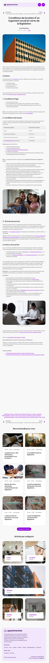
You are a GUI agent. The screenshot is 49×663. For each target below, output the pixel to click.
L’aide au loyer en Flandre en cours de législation (11, 517)
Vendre (9, 615)
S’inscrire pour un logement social (17, 94)
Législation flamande (9, 417)
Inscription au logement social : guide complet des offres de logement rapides (25, 354)
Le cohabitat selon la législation (34, 453)
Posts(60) (9, 592)
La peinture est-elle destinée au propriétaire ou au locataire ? (11, 455)
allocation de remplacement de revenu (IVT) (17, 149)
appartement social (9, 414)
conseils (34, 414)
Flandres (13, 415)
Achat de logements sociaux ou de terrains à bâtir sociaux (20, 353)
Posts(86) (31, 616)
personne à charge (9, 140)
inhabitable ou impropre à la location (29, 290)
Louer (29, 30)
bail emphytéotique (18, 255)
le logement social (30, 415)
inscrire (15, 79)
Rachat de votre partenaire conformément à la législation (11, 486)
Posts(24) (9, 616)
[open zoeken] (39, 4)
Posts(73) (9, 559)
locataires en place (15, 231)
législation (38, 415)
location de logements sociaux (22, 417)
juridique (24, 415)
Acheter (9, 590)
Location (32, 558)
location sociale (34, 417)
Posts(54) (31, 559)
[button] (24, 529)
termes (43, 417)
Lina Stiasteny (24, 28)
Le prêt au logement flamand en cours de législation (34, 486)
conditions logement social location (23, 414)
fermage (25, 252)
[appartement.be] (13, 631)
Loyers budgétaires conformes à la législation (34, 517)
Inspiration (33, 615)
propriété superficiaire (35, 252)
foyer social (18, 415)
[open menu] (43, 4)
